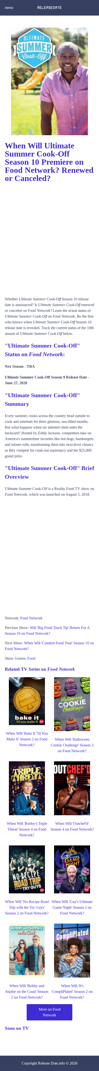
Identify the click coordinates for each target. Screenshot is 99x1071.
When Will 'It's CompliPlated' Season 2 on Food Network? (72, 991)
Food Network (31, 618)
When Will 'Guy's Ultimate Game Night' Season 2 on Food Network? (72, 907)
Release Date (48, 1063)
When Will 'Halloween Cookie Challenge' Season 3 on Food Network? (72, 745)
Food (31, 658)
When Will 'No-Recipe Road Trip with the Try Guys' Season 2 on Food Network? (27, 907)
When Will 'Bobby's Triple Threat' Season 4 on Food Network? (27, 829)
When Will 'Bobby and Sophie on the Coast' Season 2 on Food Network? (26, 991)
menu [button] (9, 8)
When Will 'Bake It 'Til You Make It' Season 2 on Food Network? (27, 739)
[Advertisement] (49, 237)
